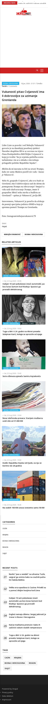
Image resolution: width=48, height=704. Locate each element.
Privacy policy (7, 692)
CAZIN (5, 528)
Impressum (6, 699)
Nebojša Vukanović (12, 234)
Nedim (5, 86)
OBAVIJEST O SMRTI (28, 323)
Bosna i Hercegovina (34, 234)
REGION (5, 547)
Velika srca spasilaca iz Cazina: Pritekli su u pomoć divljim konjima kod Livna (27, 588)
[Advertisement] (24, 43)
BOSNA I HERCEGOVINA (10, 83)
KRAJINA (5, 535)
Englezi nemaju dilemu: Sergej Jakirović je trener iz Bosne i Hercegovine (27, 615)
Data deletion (7, 696)
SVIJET (5, 553)
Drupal (15, 689)
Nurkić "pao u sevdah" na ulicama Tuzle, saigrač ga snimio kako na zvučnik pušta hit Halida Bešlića (27, 577)
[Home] (24, 11)
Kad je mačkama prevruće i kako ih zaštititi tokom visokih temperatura (25, 626)
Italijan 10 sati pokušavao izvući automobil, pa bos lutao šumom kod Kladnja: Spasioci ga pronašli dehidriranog (25, 602)
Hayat (4, 226)
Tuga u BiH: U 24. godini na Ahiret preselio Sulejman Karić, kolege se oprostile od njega (24, 638)
